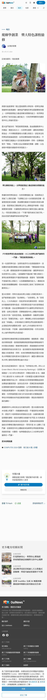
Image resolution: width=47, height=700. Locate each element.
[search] (43, 7)
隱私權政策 (33, 682)
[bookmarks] (30, 2)
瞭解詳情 (23, 490)
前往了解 (23, 695)
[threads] (7, 635)
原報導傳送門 (38, 503)
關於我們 (5, 621)
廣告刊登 (27, 621)
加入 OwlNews (7, 625)
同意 (23, 689)
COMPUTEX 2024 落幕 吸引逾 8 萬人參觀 (20, 447)
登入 (41, 2)
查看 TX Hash (7, 503)
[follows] (26, 2)
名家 (27, 8)
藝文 (12, 8)
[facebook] (3, 635)
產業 (4, 8)
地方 (19, 8)
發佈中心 (27, 625)
